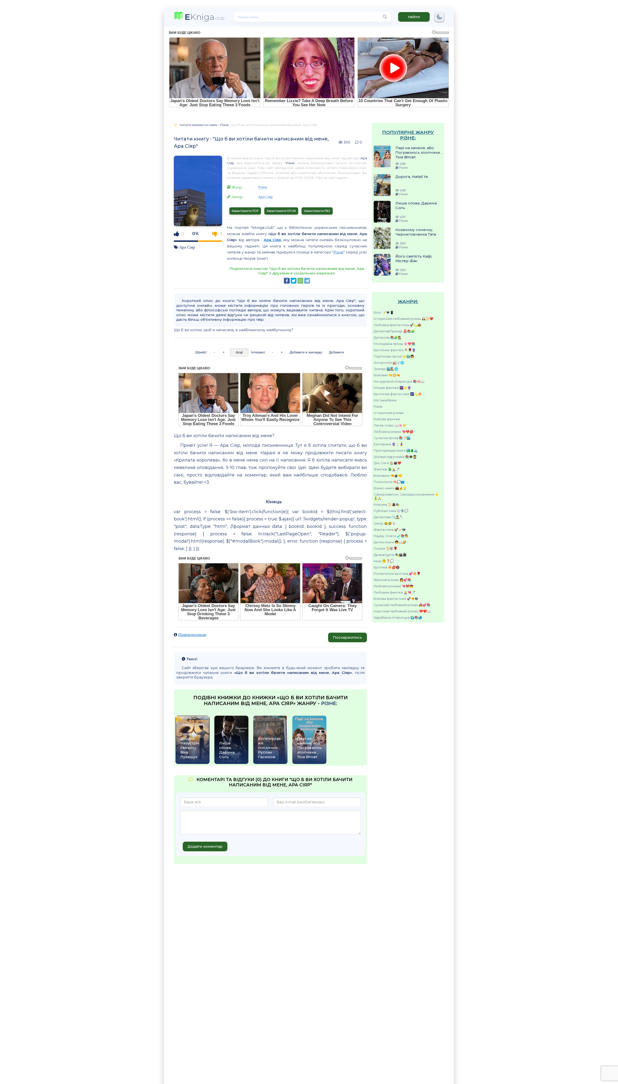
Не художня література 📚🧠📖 (399, 381)
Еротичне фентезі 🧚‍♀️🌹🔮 (395, 350)
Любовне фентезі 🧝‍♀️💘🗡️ (394, 592)
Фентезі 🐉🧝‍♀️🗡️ (387, 469)
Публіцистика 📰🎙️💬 (391, 511)
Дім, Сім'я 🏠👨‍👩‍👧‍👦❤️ (387, 463)
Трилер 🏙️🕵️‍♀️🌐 (386, 369)
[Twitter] (293, 281)
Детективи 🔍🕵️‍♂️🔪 (389, 517)
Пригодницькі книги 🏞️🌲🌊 (396, 450)
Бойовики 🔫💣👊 (388, 475)
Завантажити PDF (245, 211)
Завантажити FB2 (317, 211)
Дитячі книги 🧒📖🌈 (390, 542)
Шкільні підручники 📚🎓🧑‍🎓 (395, 457)
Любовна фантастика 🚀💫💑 (397, 325)
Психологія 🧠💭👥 (389, 482)
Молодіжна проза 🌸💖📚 (394, 344)
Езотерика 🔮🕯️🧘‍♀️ (388, 444)
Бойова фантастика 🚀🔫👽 (396, 599)
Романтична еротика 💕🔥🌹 (397, 573)
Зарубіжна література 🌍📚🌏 (398, 617)
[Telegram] (307, 281)
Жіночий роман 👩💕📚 (392, 580)
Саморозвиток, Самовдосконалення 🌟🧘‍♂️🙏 (406, 496)
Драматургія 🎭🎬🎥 (390, 555)
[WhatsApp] (300, 281)
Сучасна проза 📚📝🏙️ (392, 438)
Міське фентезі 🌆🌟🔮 (392, 388)
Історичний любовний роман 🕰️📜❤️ (403, 319)
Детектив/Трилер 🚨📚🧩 (394, 331)
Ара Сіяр (187, 247)
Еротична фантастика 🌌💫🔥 (398, 394)
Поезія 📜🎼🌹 (385, 548)
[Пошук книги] (385, 17)
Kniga (205, 17)
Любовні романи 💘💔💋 (393, 432)
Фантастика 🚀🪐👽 (390, 530)
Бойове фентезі (387, 419)
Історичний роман (389, 413)
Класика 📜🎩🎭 (387, 504)
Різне (378, 406)
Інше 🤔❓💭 (384, 561)
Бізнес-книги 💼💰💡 (390, 488)
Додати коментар (205, 846)
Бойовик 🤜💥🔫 (387, 375)
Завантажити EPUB (281, 211)
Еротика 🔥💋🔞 (387, 567)
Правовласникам (192, 634)
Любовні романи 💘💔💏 (393, 586)
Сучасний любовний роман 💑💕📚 (402, 605)
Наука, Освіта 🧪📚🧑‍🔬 (391, 536)
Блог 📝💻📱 (384, 312)
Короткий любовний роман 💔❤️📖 (402, 611)
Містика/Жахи (385, 400)
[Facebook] (287, 281)
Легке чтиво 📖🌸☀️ (390, 425)
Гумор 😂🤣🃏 (385, 523)
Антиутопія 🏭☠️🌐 (389, 362)
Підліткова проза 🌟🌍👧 (394, 356)
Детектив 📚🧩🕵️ (388, 337)
